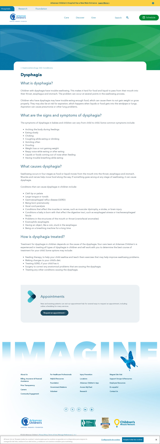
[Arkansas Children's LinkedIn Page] (85, 409)
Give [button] (93, 17)
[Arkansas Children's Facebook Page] (66, 409)
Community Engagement (30, 394)
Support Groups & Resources (121, 379)
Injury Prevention (86, 374)
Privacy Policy (43, 435)
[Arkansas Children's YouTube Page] (92, 409)
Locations (83, 379)
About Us (24, 374)
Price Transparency (28, 385)
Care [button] (66, 17)
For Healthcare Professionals (61, 374)
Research (23, 8)
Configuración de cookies (110, 439)
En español (114, 387)
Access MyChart (86, 387)
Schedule (150, 17)
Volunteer (53, 391)
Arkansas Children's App (89, 383)
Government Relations (58, 387)
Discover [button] (80, 17)
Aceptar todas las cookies (132, 439)
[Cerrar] (156, 439)
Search (118, 17)
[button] (153, 3)
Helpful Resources (57, 379)
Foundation (41, 8)
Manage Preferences (65, 435)
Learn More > (104, 3)
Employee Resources (117, 383)
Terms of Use (52, 435)
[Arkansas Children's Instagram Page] (79, 409)
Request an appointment (54, 313)
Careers (24, 389)
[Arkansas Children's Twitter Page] (72, 409)
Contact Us (114, 391)
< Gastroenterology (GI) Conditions (37, 68)
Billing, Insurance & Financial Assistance (31, 380)
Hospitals (5, 8)
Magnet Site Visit (116, 374)
